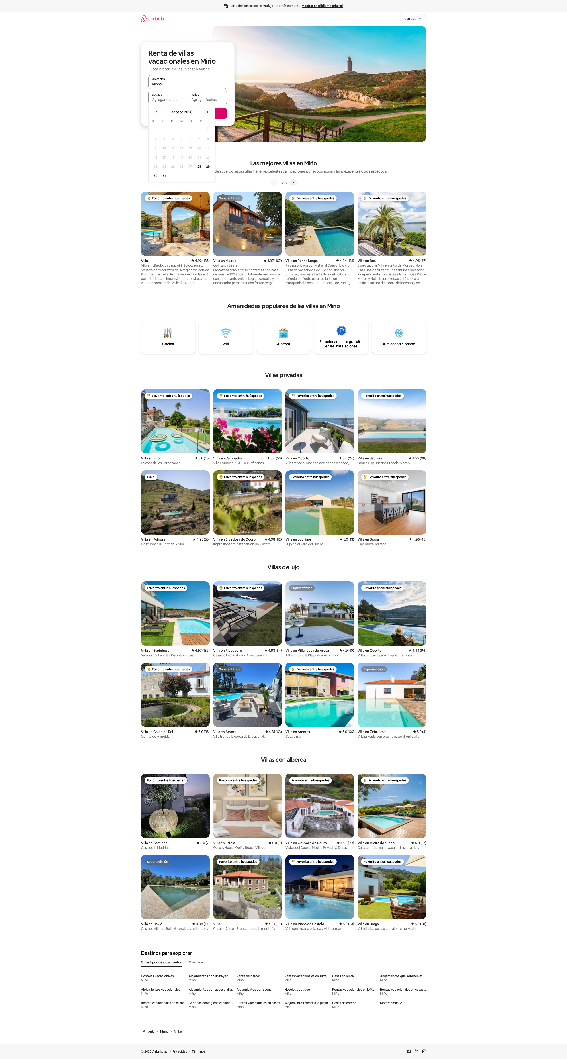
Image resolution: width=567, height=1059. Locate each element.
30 (156, 176)
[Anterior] (274, 182)
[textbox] (168, 99)
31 (164, 176)
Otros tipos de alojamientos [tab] (161, 962)
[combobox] (188, 84)
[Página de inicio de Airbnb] (152, 19)
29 (208, 167)
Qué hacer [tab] (196, 962)
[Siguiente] (293, 182)
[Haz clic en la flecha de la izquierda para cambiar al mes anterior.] (156, 112)
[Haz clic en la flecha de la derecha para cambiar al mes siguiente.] (207, 112)
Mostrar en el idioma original (322, 6)
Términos (198, 1051)
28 (199, 167)
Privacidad (180, 1051)
